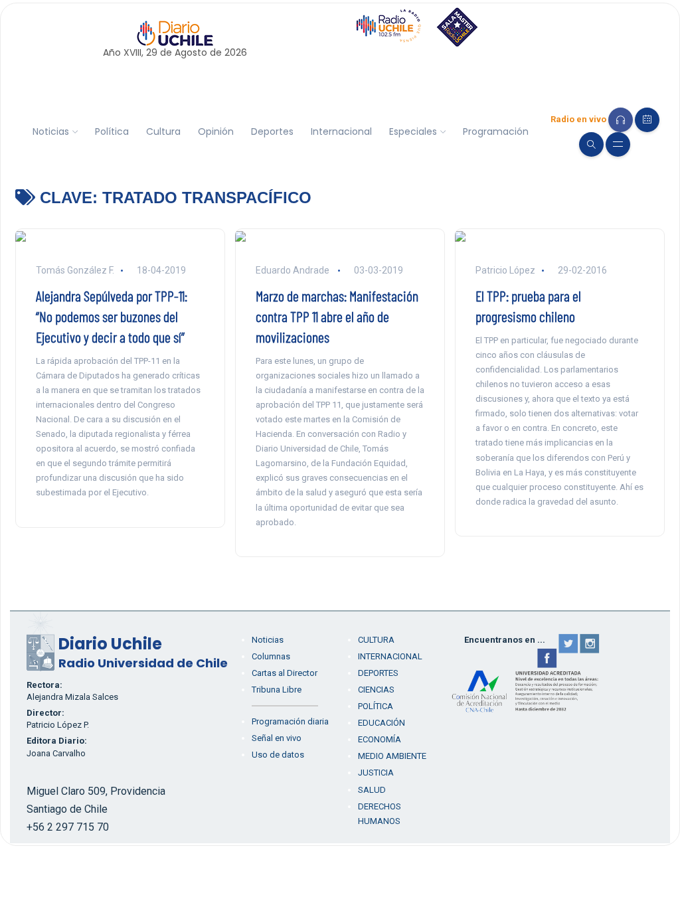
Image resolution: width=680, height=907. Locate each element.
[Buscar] (591, 144)
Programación (496, 131)
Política (112, 131)
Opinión (216, 131)
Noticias (51, 131)
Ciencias (376, 690)
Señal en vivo (276, 738)
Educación (381, 723)
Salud (372, 790)
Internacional (341, 131)
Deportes (272, 131)
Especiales (413, 131)
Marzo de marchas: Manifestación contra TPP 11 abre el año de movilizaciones (337, 316)
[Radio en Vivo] (620, 120)
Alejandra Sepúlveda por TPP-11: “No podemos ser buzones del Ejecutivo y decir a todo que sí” (111, 316)
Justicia (376, 773)
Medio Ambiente (392, 756)
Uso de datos (278, 755)
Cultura (163, 131)
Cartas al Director (284, 673)
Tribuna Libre (276, 690)
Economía (379, 739)
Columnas (271, 656)
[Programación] (647, 120)
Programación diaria (290, 721)
